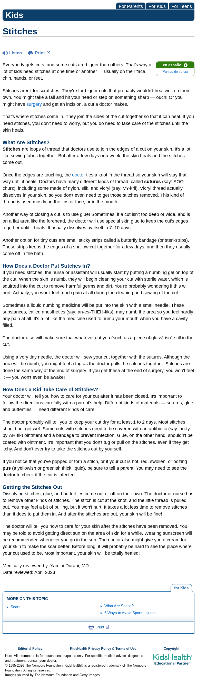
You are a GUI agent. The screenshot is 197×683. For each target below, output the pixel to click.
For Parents (131, 6)
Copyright (171, 648)
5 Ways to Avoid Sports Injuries (130, 613)
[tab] (181, 588)
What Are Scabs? (119, 606)
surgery (34, 104)
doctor (78, 174)
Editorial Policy (30, 648)
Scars (16, 607)
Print (40, 52)
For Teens (181, 6)
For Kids (157, 6)
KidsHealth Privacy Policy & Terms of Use (103, 648)
